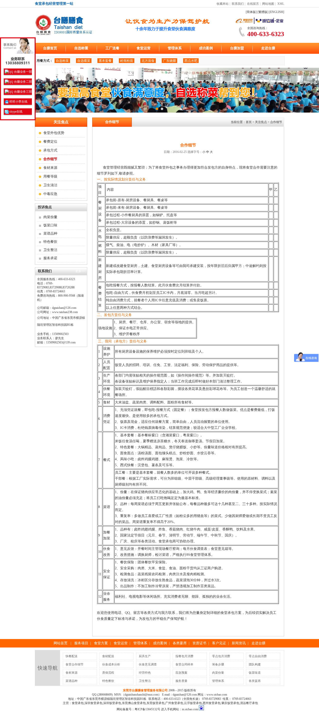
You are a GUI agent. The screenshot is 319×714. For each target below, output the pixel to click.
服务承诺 (50, 258)
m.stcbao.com (190, 709)
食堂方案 (101, 643)
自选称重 (81, 48)
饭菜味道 (255, 672)
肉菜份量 (50, 217)
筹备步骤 (218, 664)
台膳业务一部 (22, 71)
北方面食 (148, 61)
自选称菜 (62, 61)
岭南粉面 (126, 61)
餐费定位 (50, 141)
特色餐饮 (50, 242)
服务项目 (81, 643)
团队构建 (255, 664)
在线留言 (253, 3)
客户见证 (219, 643)
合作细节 (276, 122)
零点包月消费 (221, 656)
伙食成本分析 (111, 664)
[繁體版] (262, 12)
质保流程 (108, 672)
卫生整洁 (50, 250)
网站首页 (61, 643)
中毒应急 (50, 194)
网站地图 (268, 3)
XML (280, 3)
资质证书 (199, 643)
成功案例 (206, 48)
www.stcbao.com (217, 694)
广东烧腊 (169, 61)
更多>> (80, 271)
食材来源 (50, 168)
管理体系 (175, 48)
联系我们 (238, 3)
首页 (249, 122)
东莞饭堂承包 (155, 703)
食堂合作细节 (74, 664)
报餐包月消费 (184, 656)
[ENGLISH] (276, 12)
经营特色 (145, 672)
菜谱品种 (50, 233)
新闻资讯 (239, 643)
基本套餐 (105, 61)
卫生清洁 (50, 185)
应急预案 (181, 672)
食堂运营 (144, 48)
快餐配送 (72, 656)
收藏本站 (223, 3)
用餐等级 (50, 176)
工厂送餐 (112, 48)
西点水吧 (190, 61)
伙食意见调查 (148, 664)
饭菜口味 (50, 225)
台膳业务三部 (22, 91)
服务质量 (181, 681)
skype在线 (15, 111)
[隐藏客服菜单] (18, 52)
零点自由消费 (258, 656)
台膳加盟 (237, 48)
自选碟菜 (83, 61)
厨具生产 (145, 656)
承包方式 (50, 150)
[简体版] (251, 12)
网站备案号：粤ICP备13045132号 (138, 709)
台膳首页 (50, 48)
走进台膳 (268, 48)
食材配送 (108, 656)
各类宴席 (180, 643)
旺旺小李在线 (18, 101)
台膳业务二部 (22, 81)
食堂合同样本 (184, 664)
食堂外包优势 (53, 133)
